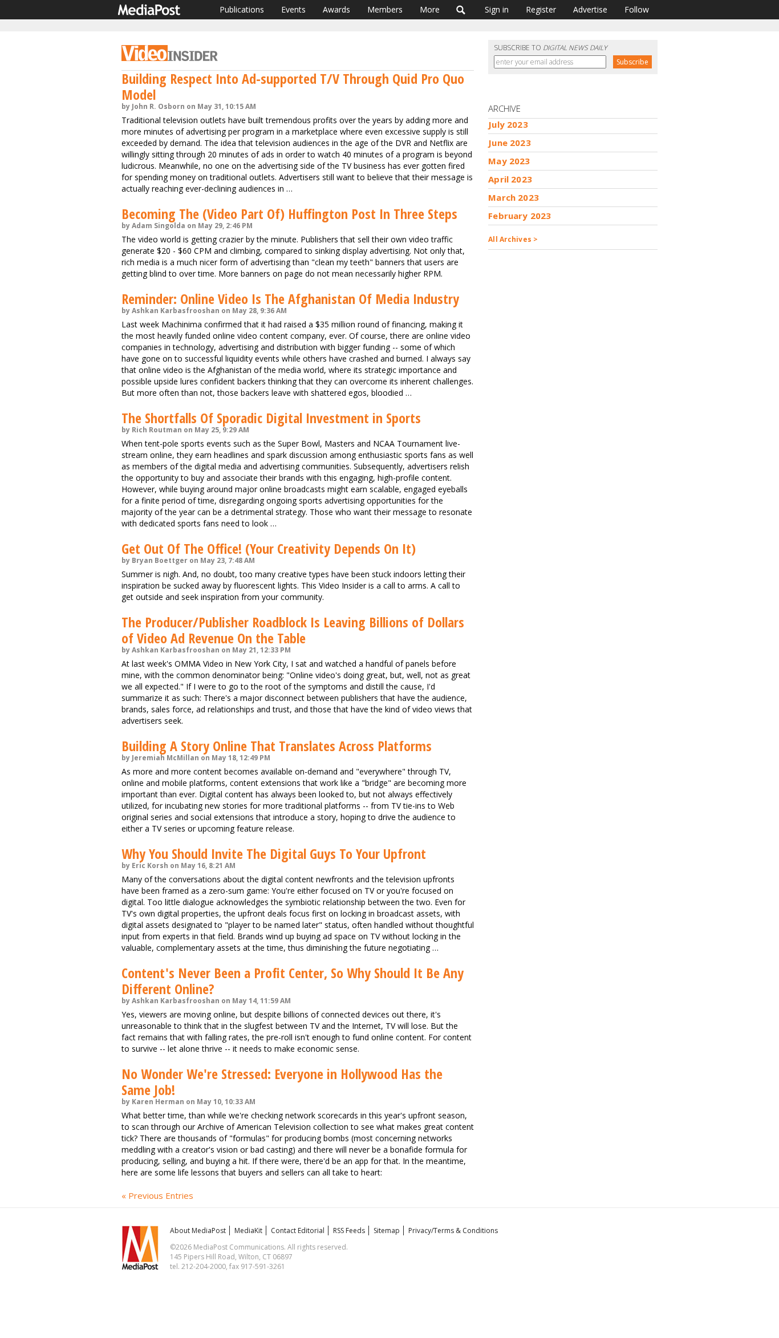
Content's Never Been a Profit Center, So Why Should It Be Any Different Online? (292, 980)
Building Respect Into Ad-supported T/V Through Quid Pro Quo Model (292, 86)
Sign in (497, 9)
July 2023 (508, 124)
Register (541, 9)
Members (385, 9)
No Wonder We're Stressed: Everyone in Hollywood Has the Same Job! (282, 1081)
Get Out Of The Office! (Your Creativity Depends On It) (268, 548)
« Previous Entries (157, 1195)
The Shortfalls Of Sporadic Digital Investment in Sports (271, 417)
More (430, 9)
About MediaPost (198, 1230)
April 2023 (510, 179)
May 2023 (509, 161)
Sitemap (387, 1230)
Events (293, 9)
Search (461, 9)
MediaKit (248, 1230)
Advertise (590, 9)
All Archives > (513, 239)
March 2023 (513, 197)
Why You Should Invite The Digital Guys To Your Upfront (273, 853)
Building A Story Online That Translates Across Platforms (276, 745)
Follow (636, 9)
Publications (242, 9)
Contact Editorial (297, 1230)
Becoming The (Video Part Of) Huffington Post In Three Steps (289, 213)
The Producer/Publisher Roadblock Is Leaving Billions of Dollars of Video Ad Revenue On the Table (292, 630)
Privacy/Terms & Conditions (453, 1230)
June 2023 (509, 142)
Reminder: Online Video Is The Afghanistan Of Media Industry (290, 298)
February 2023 (519, 215)
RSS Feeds (349, 1230)
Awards (336, 9)
